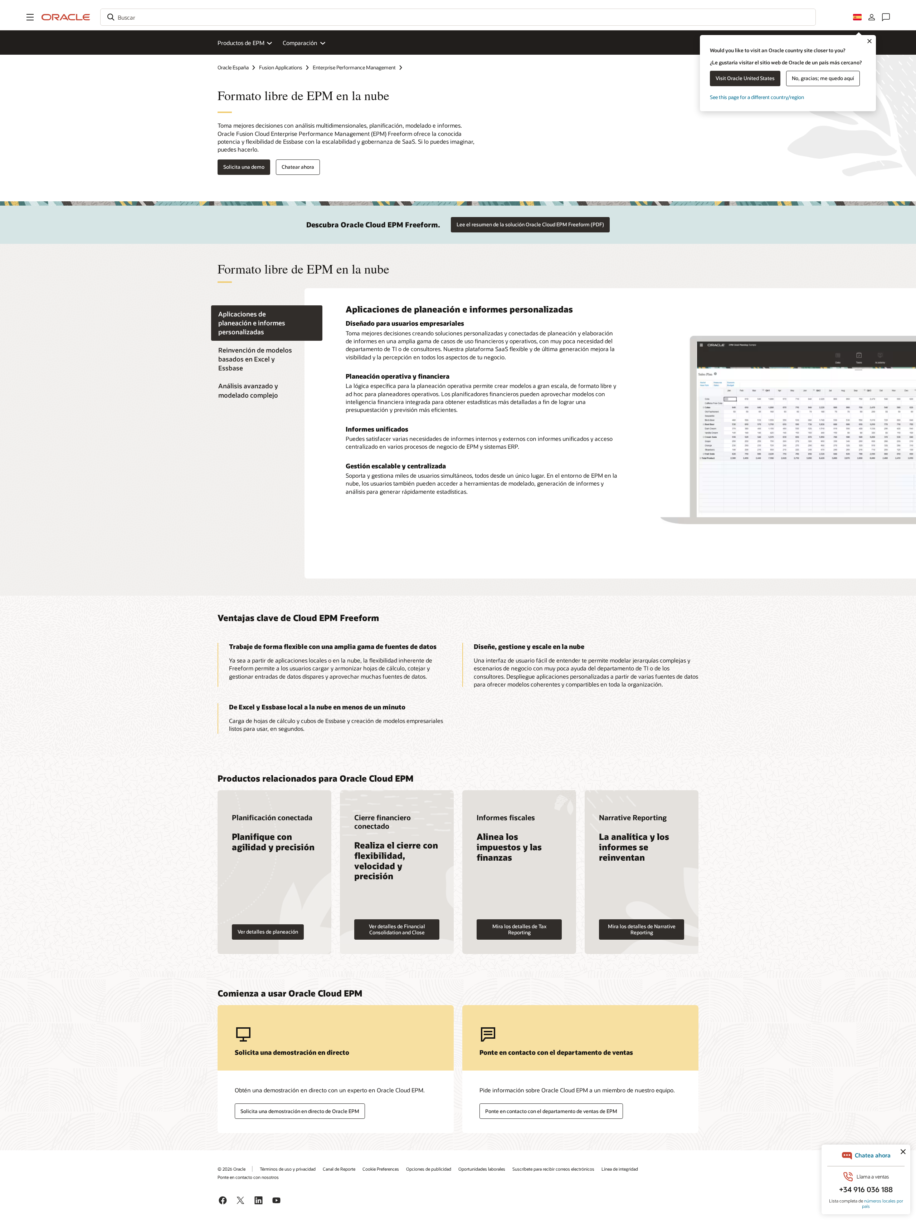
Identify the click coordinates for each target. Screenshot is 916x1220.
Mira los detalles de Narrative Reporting (642, 929)
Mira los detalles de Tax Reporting (519, 929)
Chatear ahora (298, 166)
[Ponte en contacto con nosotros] (886, 17)
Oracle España (233, 67)
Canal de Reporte (339, 1169)
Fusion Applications (280, 67)
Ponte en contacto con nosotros (248, 1177)
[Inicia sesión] (871, 17)
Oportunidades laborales (481, 1169)
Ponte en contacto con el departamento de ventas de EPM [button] (551, 1111)
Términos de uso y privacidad (288, 1169)
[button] (30, 17)
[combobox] (458, 17)
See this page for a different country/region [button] (757, 97)
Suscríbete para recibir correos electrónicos (553, 1169)
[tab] (266, 323)
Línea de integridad (619, 1169)
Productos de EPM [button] (241, 42)
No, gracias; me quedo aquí (823, 78)
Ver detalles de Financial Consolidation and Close (397, 929)
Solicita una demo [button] (243, 166)
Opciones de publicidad (428, 1169)
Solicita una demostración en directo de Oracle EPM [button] (299, 1111)
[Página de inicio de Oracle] (66, 17)
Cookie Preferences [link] (380, 1169)
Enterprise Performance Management (354, 67)
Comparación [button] (300, 42)
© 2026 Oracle (231, 1169)
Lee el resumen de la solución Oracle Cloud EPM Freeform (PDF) (530, 224)
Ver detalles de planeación (268, 931)
